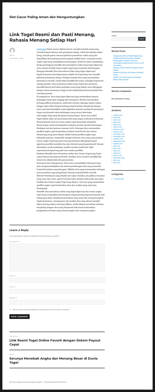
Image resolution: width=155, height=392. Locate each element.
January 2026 (118, 132)
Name (12, 276)
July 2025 (116, 146)
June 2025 (117, 148)
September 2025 (119, 141)
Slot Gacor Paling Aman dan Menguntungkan (47, 17)
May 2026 (117, 122)
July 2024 (116, 160)
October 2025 (118, 139)
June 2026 (117, 120)
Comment (14, 242)
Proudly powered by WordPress (55, 382)
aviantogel (41, 49)
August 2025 (117, 144)
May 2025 (116, 151)
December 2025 (119, 134)
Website (13, 298)
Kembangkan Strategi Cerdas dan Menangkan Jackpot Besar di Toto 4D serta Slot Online (128, 63)
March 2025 (117, 155)
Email (12, 287)
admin (11, 55)
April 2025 (117, 153)
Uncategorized (118, 179)
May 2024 (116, 163)
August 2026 (118, 115)
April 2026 (117, 125)
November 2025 (119, 136)
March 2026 (117, 127)
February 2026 (118, 129)
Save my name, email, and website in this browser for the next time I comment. (40, 310)
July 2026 (116, 117)
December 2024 (119, 158)
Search (114, 36)
